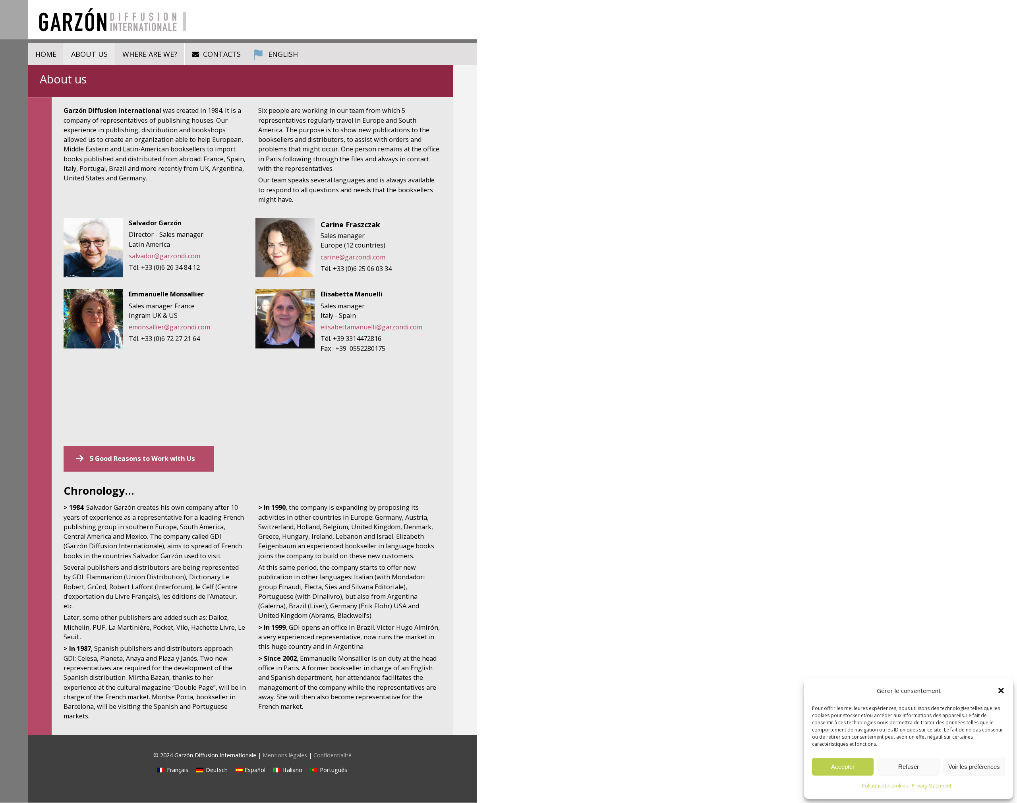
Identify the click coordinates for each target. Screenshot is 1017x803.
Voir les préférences (974, 766)
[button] (1001, 691)
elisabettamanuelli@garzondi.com (371, 327)
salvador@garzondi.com (164, 256)
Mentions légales (285, 755)
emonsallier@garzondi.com (169, 327)
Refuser (908, 766)
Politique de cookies (885, 785)
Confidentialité (332, 755)
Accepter (843, 766)
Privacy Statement (931, 785)
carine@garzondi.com (353, 257)
